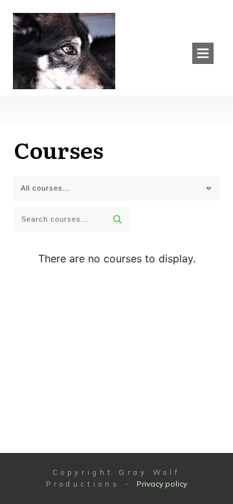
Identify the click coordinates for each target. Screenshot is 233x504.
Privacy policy (162, 483)
